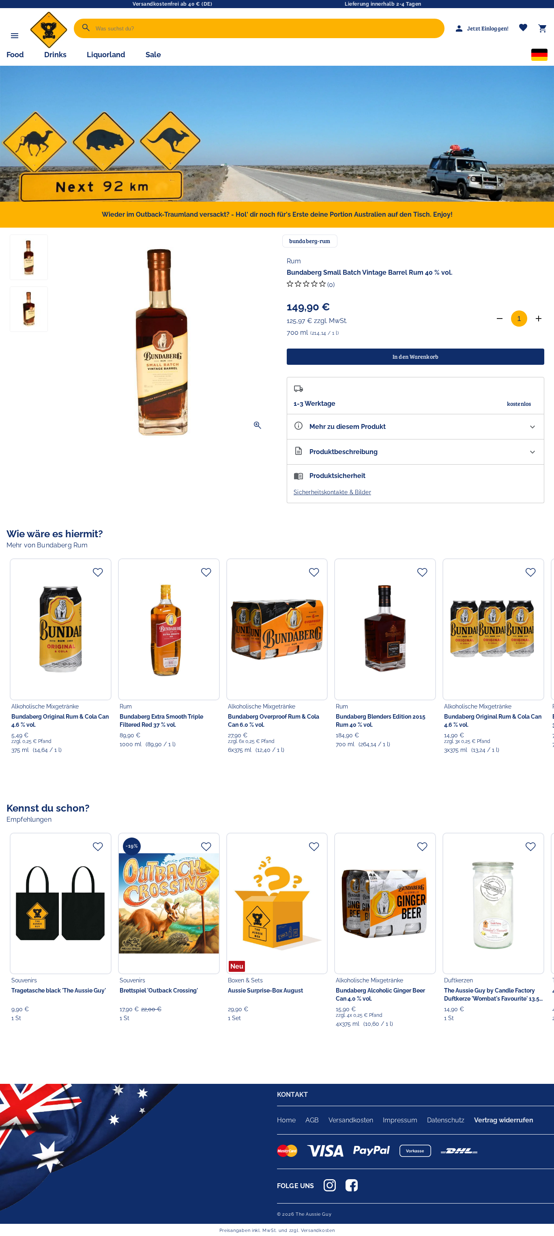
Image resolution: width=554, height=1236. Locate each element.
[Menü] (14, 36)
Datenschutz (445, 1120)
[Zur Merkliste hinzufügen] (98, 572)
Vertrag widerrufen (503, 1120)
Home (286, 1120)
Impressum (400, 1120)
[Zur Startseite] (48, 46)
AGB (312, 1120)
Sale (153, 54)
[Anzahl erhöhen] (538, 318)
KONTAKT (292, 1094)
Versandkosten (351, 1120)
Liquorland (106, 54)
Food (15, 54)
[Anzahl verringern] (499, 318)
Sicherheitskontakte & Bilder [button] (332, 492)
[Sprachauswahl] (539, 56)
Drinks (55, 54)
